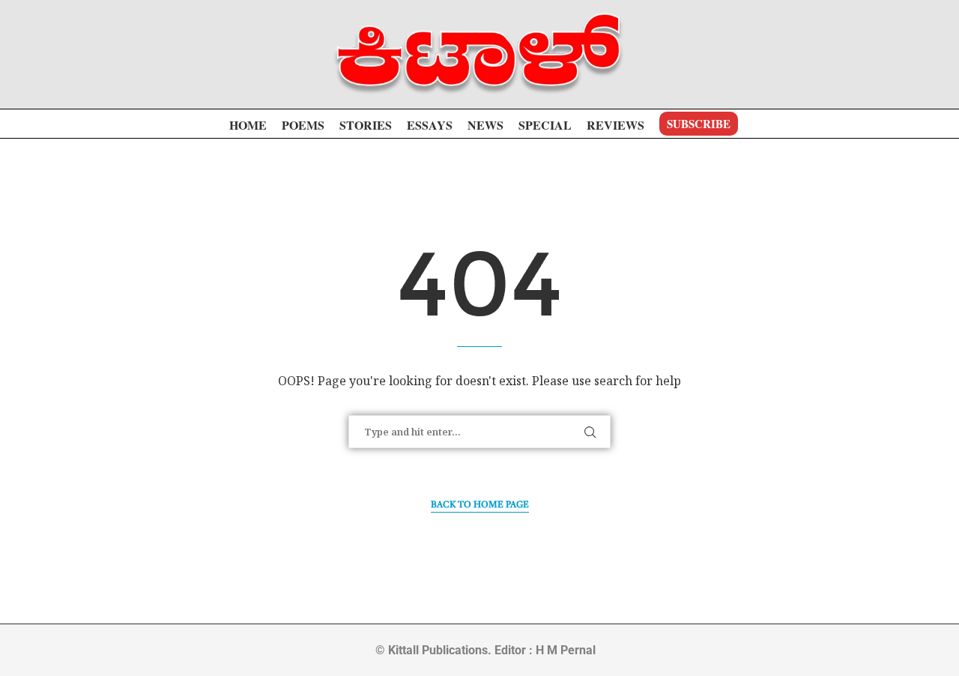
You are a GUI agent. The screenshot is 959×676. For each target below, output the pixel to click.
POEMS (303, 124)
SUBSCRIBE (698, 123)
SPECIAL (545, 124)
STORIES (365, 124)
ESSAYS (430, 124)
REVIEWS (615, 124)
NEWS (485, 124)
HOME (248, 124)
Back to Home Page (480, 505)
